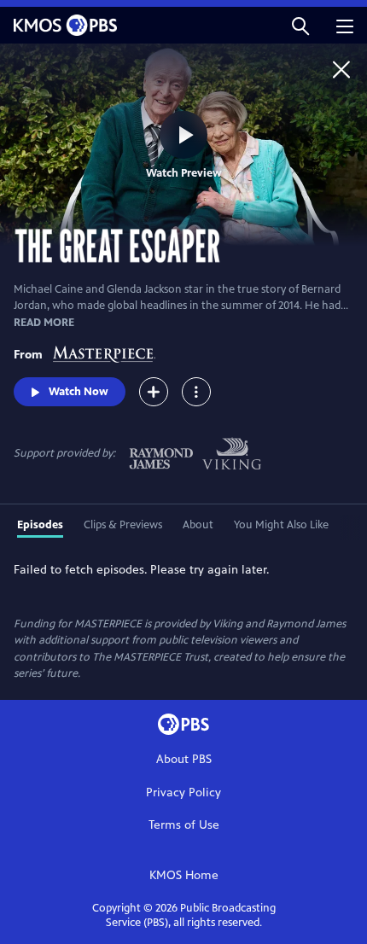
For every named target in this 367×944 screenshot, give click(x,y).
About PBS (184, 759)
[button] (300, 25)
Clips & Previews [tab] (123, 525)
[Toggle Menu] (196, 391)
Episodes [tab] (40, 525)
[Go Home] (341, 69)
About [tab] (198, 525)
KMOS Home (183, 875)
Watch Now (78, 392)
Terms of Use (184, 825)
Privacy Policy (183, 792)
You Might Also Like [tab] (281, 525)
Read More (44, 322)
